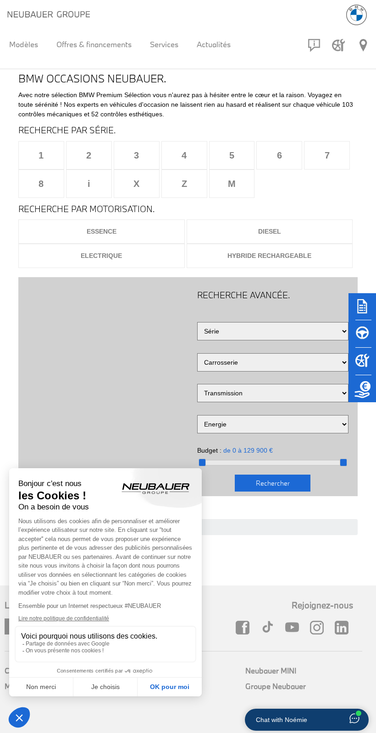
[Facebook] (245, 628)
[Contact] (314, 45)
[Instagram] (319, 628)
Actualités (214, 44)
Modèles (23, 44)
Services (164, 44)
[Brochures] (362, 310)
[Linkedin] (344, 628)
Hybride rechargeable (269, 255)
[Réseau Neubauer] (363, 45)
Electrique (101, 255)
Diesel (269, 231)
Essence (101, 231)
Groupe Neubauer (275, 686)
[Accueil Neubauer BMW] (356, 15)
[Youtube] (294, 628)
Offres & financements (94, 44)
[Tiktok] (269, 628)
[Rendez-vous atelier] (338, 45)
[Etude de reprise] (362, 393)
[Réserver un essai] (362, 338)
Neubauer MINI (270, 670)
